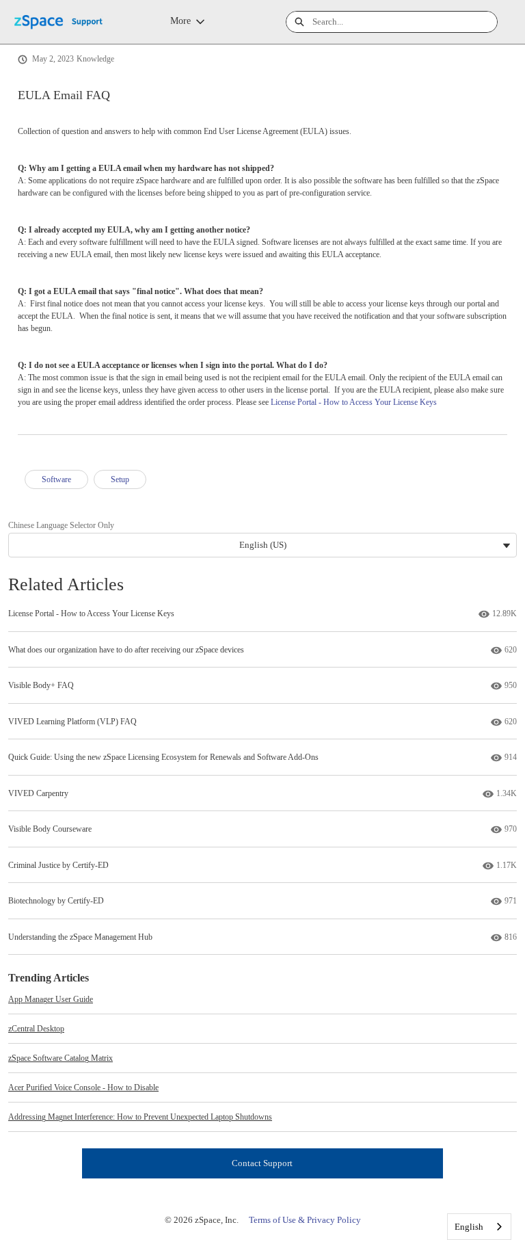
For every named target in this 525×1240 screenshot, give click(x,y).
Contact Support (262, 1163)
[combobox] (404, 22)
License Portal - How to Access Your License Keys (354, 402)
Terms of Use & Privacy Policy (305, 1220)
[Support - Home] (65, 22)
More (180, 21)
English (469, 1227)
